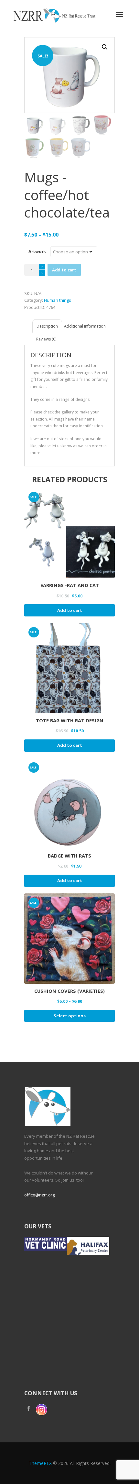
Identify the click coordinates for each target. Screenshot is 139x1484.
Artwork (37, 251)
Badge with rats (69, 855)
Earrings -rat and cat (69, 585)
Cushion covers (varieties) (69, 991)
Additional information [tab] (85, 326)
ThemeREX (40, 1463)
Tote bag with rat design (69, 720)
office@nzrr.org (39, 1195)
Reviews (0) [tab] (46, 339)
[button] (105, 47)
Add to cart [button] (69, 610)
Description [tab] (47, 326)
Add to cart (64, 270)
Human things (57, 300)
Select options (70, 1016)
